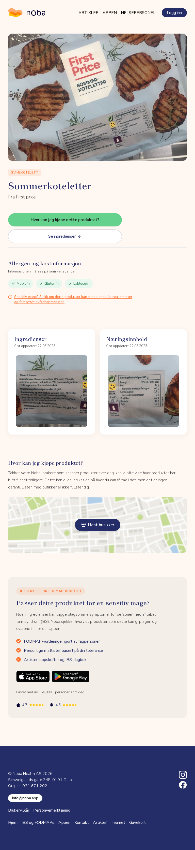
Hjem (13, 822)
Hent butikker (101, 525)
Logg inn (174, 13)
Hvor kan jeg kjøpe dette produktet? (65, 220)
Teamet (118, 822)
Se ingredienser (62, 236)
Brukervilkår (18, 810)
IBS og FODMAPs (38, 822)
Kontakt (81, 822)
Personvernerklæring (51, 810)
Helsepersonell (139, 13)
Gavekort (137, 822)
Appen (110, 13)
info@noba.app (25, 798)
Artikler (88, 13)
